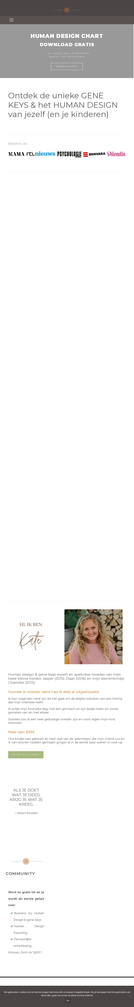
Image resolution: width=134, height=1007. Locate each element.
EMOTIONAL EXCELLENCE (68, 309)
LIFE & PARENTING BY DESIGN (68, 285)
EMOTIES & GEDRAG (27, 284)
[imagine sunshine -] (67, 7)
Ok (67, 1000)
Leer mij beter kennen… (26, 755)
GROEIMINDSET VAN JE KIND (27, 306)
